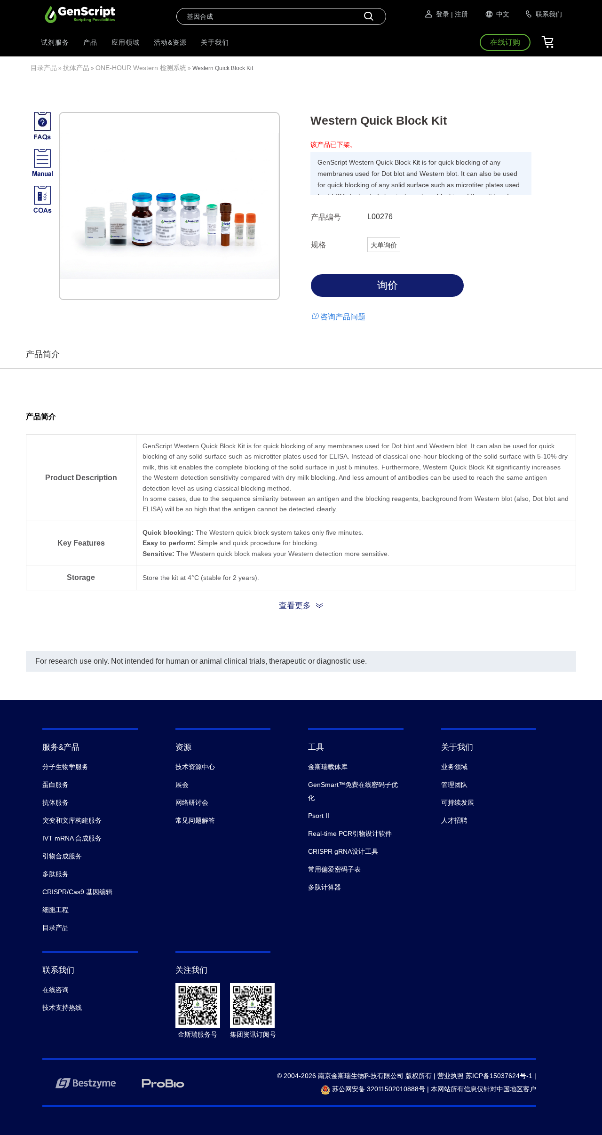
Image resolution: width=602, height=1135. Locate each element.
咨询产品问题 (342, 317)
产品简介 (43, 354)
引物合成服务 (62, 856)
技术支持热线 (62, 1007)
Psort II (318, 815)
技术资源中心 (195, 766)
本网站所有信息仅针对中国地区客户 (483, 1089)
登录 (442, 14)
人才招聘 (454, 820)
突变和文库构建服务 (72, 820)
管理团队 (454, 784)
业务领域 (454, 766)
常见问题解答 (195, 820)
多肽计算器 (324, 887)
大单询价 (384, 245)
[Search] (369, 16)
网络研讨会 (191, 802)
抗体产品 (76, 67)
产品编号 (326, 217)
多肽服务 (55, 874)
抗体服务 (55, 802)
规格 (318, 245)
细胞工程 (55, 909)
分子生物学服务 (65, 766)
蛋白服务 (55, 784)
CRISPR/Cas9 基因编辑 (77, 892)
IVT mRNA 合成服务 (72, 838)
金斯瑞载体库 (328, 766)
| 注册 (459, 14)
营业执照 (450, 1075)
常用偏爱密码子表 (334, 869)
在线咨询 (55, 989)
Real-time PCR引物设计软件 (350, 833)
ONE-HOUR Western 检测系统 (140, 67)
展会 (182, 784)
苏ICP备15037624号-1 (499, 1075)
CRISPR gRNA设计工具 (343, 851)
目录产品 (44, 67)
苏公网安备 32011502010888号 (377, 1089)
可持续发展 (457, 802)
